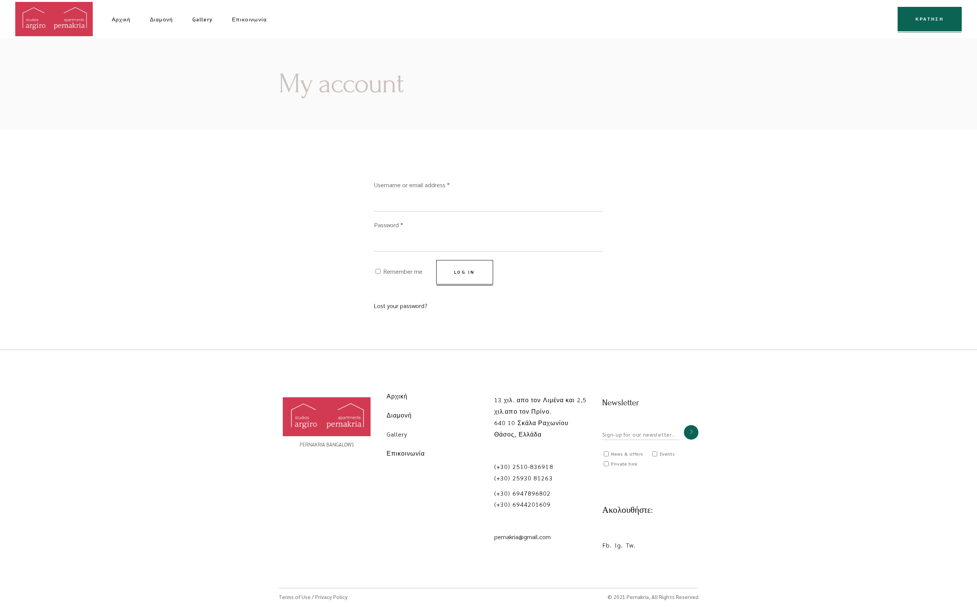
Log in (464, 272)
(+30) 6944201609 (522, 504)
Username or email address (412, 185)
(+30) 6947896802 (522, 493)
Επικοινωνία (406, 453)
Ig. (619, 545)
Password (388, 225)
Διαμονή (399, 415)
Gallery (397, 434)
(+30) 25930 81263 (523, 478)
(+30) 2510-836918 (523, 466)
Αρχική (397, 396)
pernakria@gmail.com (522, 537)
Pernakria (638, 596)
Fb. (607, 545)
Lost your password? (400, 306)
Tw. (630, 545)
